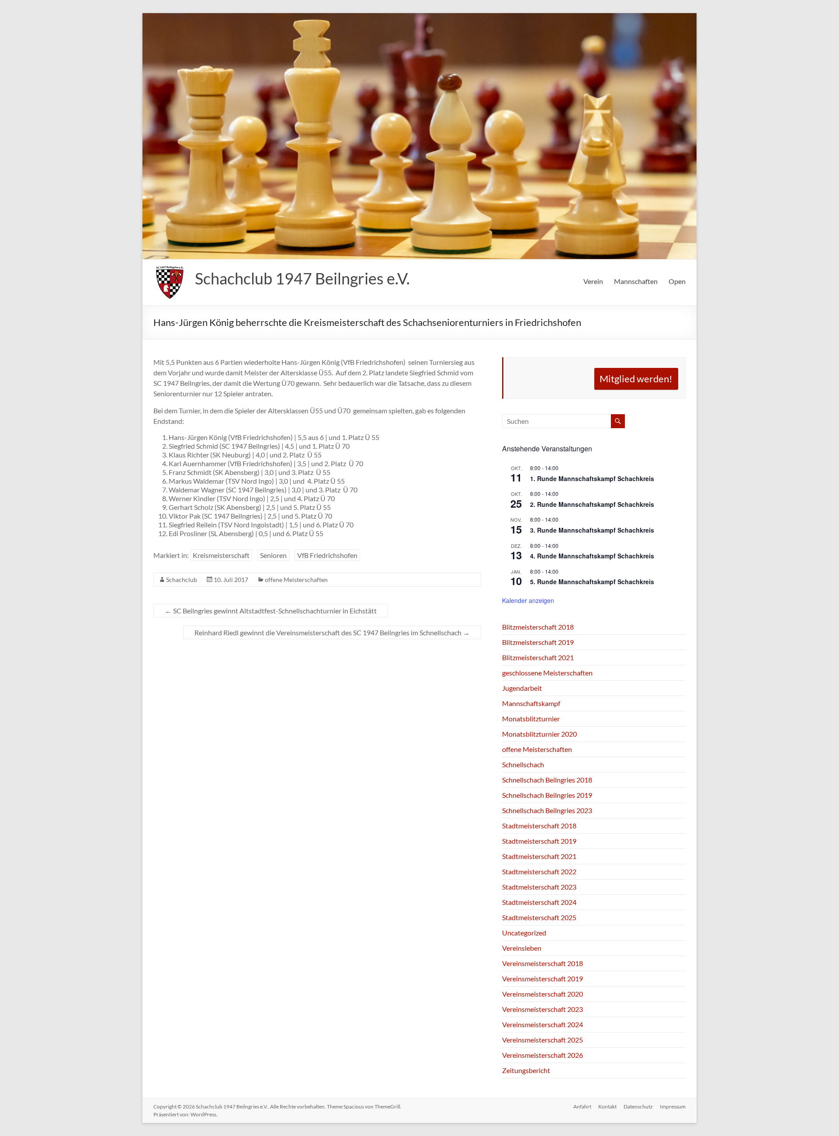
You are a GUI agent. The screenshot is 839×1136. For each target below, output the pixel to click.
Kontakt (607, 1106)
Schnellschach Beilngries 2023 (547, 810)
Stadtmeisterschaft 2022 (539, 871)
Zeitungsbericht (526, 1070)
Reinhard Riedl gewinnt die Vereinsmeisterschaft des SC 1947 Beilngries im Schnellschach (332, 632)
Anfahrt (582, 1106)
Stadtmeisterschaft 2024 (539, 902)
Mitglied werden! (636, 378)
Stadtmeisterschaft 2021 (539, 856)
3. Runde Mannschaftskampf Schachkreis (592, 530)
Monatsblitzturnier (531, 718)
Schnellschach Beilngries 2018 (547, 780)
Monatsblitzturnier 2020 (539, 734)
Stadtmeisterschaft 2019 (539, 841)
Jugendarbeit (522, 688)
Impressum (673, 1106)
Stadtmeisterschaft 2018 (539, 825)
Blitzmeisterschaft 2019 (538, 642)
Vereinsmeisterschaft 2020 (542, 994)
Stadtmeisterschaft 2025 (539, 917)
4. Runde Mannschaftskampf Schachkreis (592, 555)
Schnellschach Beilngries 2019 (547, 795)
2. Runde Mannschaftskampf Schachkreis (592, 504)
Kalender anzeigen (528, 600)
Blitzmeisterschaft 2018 (538, 627)
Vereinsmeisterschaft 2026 (542, 1055)
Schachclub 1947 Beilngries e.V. (302, 278)
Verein (593, 281)
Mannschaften (636, 281)
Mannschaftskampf (531, 703)
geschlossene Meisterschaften (547, 672)
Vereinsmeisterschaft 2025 (542, 1040)
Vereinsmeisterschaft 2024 (542, 1024)
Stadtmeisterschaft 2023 (539, 887)
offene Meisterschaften (296, 579)
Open (677, 281)
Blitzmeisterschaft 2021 (538, 657)
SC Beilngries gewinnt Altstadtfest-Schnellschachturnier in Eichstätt (271, 610)
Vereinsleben (521, 948)
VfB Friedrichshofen (327, 555)
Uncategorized (524, 932)
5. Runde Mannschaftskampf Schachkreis (592, 581)
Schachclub (181, 579)
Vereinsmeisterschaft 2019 (542, 978)
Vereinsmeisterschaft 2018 (542, 963)
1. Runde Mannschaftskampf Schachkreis (592, 478)
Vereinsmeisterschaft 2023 (542, 1009)
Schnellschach (523, 764)
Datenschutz (638, 1106)
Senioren (273, 555)
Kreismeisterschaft (221, 555)
